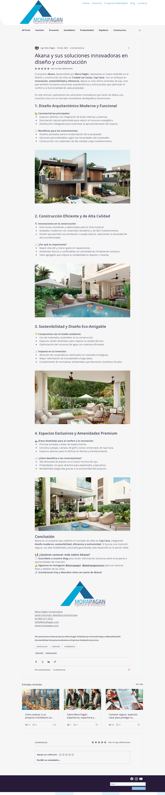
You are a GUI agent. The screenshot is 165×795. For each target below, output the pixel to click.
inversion (56, 646)
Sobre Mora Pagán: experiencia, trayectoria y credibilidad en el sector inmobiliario (80, 716)
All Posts (26, 30)
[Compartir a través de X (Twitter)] (42, 662)
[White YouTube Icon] (141, 779)
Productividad (87, 30)
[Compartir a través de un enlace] (55, 662)
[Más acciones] (128, 47)
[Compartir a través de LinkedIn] (48, 662)
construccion (42, 646)
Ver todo (139, 684)
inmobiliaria (69, 646)
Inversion (39, 30)
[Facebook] (132, 779)
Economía (54, 30)
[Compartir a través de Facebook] (36, 662)
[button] (140, 30)
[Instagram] (136, 779)
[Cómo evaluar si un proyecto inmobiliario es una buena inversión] (40, 699)
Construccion (119, 30)
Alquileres (103, 30)
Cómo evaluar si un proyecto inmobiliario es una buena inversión (38, 716)
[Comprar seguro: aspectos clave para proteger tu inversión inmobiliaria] (124, 699)
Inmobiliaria (69, 30)
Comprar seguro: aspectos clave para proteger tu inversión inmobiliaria (123, 716)
